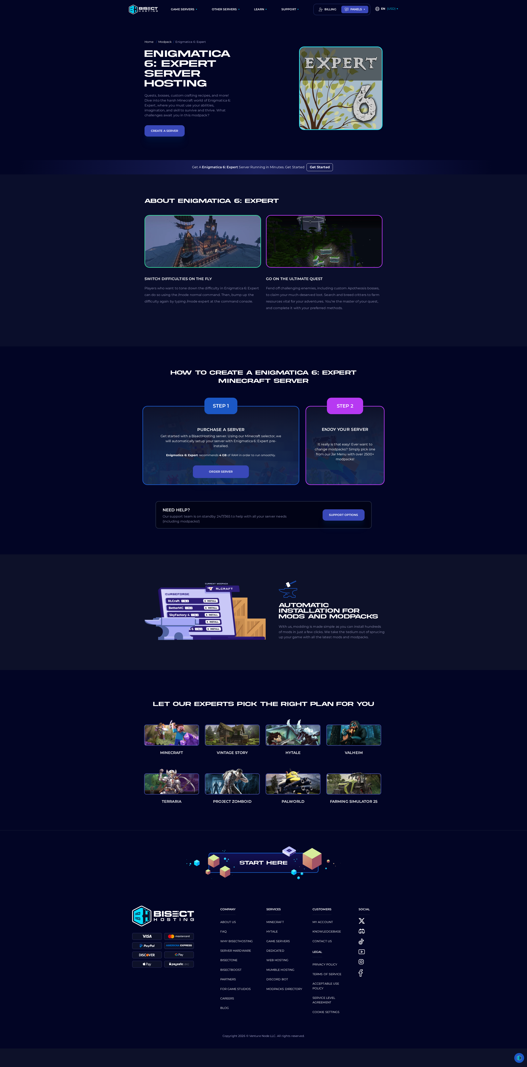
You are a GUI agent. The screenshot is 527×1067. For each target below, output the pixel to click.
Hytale (272, 931)
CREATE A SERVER (164, 131)
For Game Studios (235, 989)
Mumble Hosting (280, 970)
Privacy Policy (324, 964)
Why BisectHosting (236, 941)
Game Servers (278, 941)
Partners (228, 979)
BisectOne (229, 960)
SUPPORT (288, 9)
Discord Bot (277, 979)
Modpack (165, 42)
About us (228, 922)
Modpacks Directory (284, 989)
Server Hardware (235, 950)
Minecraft (275, 922)
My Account (322, 922)
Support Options (343, 515)
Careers (227, 998)
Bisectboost (231, 970)
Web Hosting (277, 960)
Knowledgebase (326, 931)
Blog (224, 1008)
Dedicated (275, 950)
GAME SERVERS (182, 9)
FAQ (223, 931)
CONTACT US (322, 941)
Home (149, 42)
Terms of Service (327, 974)
